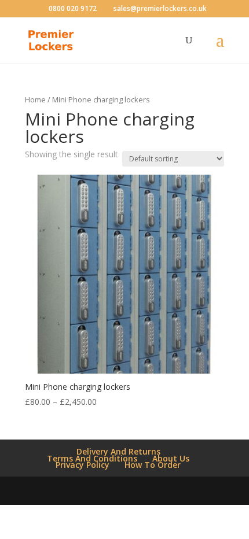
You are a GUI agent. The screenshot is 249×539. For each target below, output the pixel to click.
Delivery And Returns (118, 451)
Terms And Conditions (92, 458)
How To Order (152, 464)
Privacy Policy (82, 464)
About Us (170, 458)
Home (35, 99)
